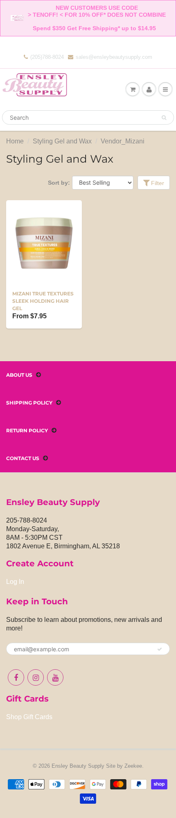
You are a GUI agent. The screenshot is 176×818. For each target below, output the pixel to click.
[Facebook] (16, 677)
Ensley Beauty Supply (78, 766)
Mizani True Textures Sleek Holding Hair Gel (43, 301)
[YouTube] (55, 677)
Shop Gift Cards (29, 716)
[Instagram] (35, 677)
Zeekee (133, 766)
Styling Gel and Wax (62, 141)
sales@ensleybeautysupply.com (114, 57)
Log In (15, 581)
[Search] (164, 117)
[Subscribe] (159, 649)
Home (15, 141)
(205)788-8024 (47, 57)
